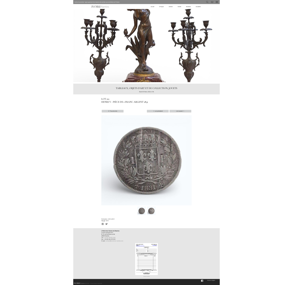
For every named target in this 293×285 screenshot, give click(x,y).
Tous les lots (113, 111)
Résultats (188, 6)
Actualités (198, 6)
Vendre (179, 6)
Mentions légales (211, 280)
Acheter (171, 6)
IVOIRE (100, 6)
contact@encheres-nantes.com (114, 241)
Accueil (152, 6)
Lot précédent (158, 111)
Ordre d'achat (146, 276)
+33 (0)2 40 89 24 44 (109, 237)
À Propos (161, 6)
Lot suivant (179, 111)
